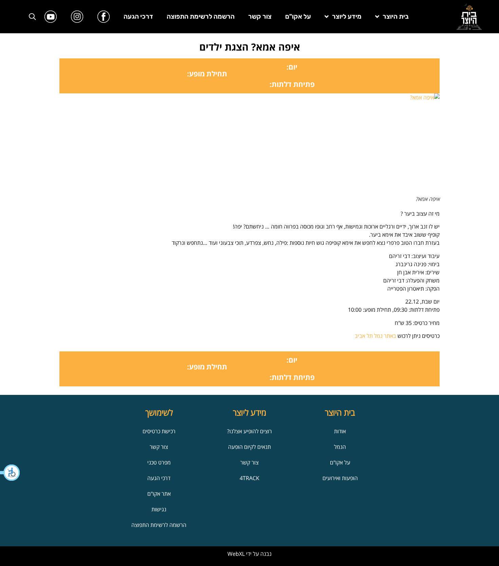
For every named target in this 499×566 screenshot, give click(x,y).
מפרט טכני (159, 462)
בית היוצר (396, 16)
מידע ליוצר (347, 16)
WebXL (236, 554)
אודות (340, 431)
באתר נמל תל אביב (375, 336)
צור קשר (260, 16)
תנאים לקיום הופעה (249, 447)
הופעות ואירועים (340, 478)
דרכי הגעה (138, 16)
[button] (10, 472)
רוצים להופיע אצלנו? (249, 431)
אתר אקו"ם (159, 493)
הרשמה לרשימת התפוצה (201, 16)
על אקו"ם (298, 16)
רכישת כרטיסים (159, 431)
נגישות (158, 509)
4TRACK (249, 478)
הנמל (340, 447)
